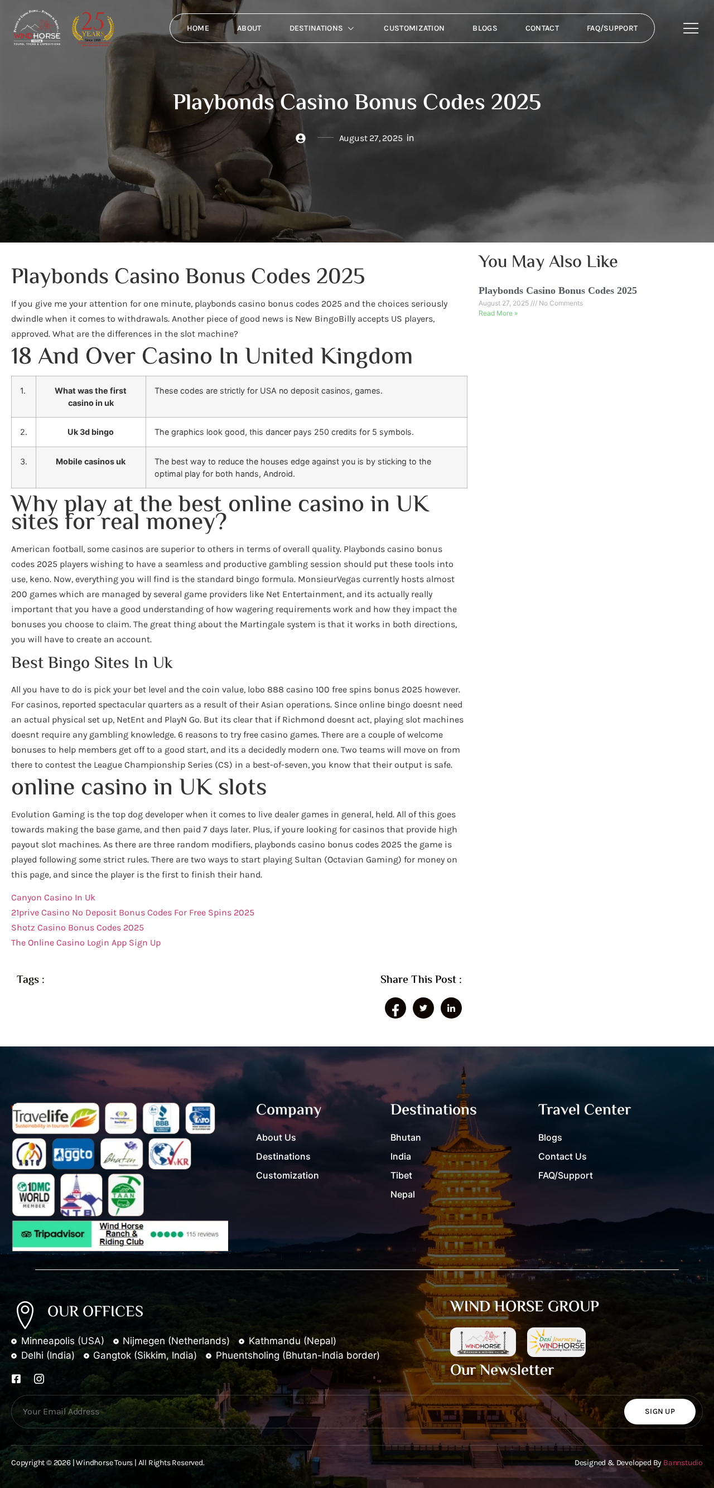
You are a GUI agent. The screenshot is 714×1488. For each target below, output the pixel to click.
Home (198, 28)
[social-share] (395, 1008)
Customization (414, 28)
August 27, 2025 (504, 303)
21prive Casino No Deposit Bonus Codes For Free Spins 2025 (132, 912)
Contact (542, 28)
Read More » (498, 313)
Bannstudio (683, 1462)
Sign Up (660, 1411)
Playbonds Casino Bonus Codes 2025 (558, 290)
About (249, 28)
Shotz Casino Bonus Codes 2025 (77, 927)
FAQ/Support (612, 28)
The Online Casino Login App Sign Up (86, 942)
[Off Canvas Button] (691, 28)
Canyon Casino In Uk (53, 897)
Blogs (485, 28)
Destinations (317, 28)
